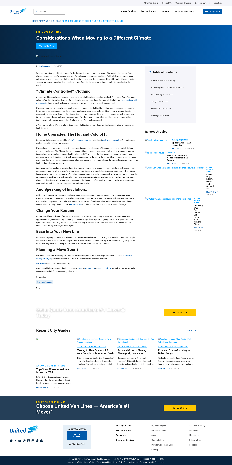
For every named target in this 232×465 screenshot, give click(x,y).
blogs (80, 268)
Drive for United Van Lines (162, 445)
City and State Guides (91, 347)
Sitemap (154, 450)
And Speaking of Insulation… (163, 94)
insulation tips (76, 204)
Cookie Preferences (156, 462)
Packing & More (148, 11)
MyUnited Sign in (151, 3)
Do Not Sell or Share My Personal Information (130, 462)
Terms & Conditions (104, 462)
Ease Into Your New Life (161, 108)
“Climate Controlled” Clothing (163, 80)
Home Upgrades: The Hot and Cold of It (168, 87)
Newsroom (194, 435)
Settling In (171, 152)
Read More (177, 148)
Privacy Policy (89, 462)
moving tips (90, 268)
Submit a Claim (195, 440)
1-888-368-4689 (156, 459)
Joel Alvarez (44, 66)
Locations (218, 3)
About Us (155, 435)
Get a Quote (212, 11)
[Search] (37, 12)
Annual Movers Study (209, 169)
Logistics (193, 445)
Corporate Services (184, 11)
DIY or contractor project (81, 140)
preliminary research (110, 140)
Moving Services (128, 11)
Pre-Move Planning (44, 282)
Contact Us (167, 3)
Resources (165, 11)
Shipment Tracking (183, 3)
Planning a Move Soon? (161, 115)
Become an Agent (202, 3)
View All (190, 330)
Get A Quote (46, 46)
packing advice (104, 268)
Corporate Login (158, 440)
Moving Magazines (180, 140)
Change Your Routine (160, 101)
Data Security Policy (75, 462)
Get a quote (41, 263)
